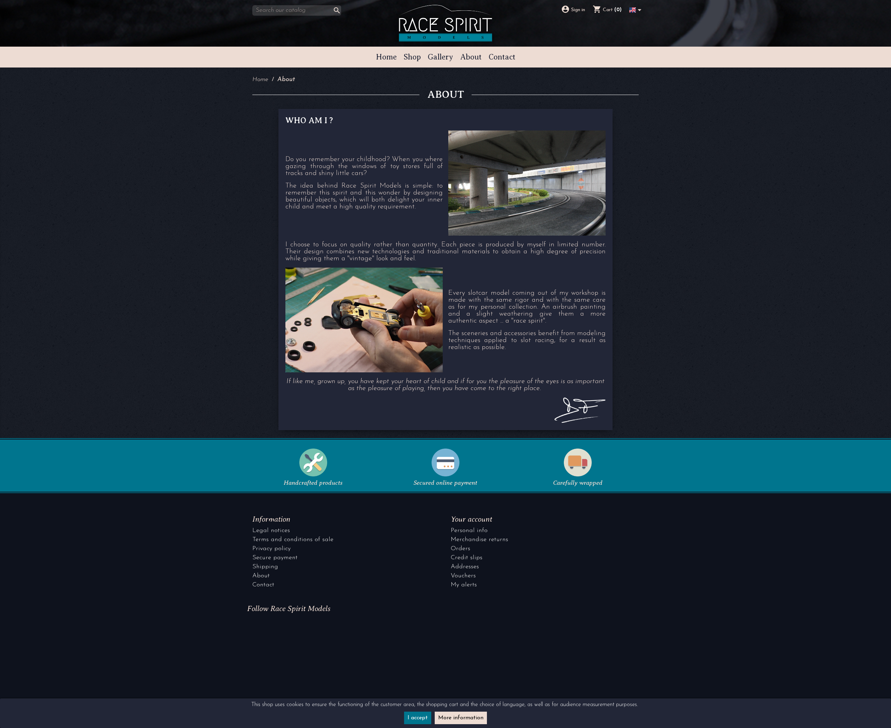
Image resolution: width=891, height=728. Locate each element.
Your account (471, 519)
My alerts (464, 585)
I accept (418, 718)
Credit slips (466, 558)
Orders (460, 549)
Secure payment (275, 558)
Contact (263, 585)
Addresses (465, 567)
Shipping (265, 567)
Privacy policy (271, 549)
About (261, 576)
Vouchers (463, 576)
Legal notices (271, 531)
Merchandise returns (479, 540)
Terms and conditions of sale (292, 540)
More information (460, 718)
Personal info (469, 531)
